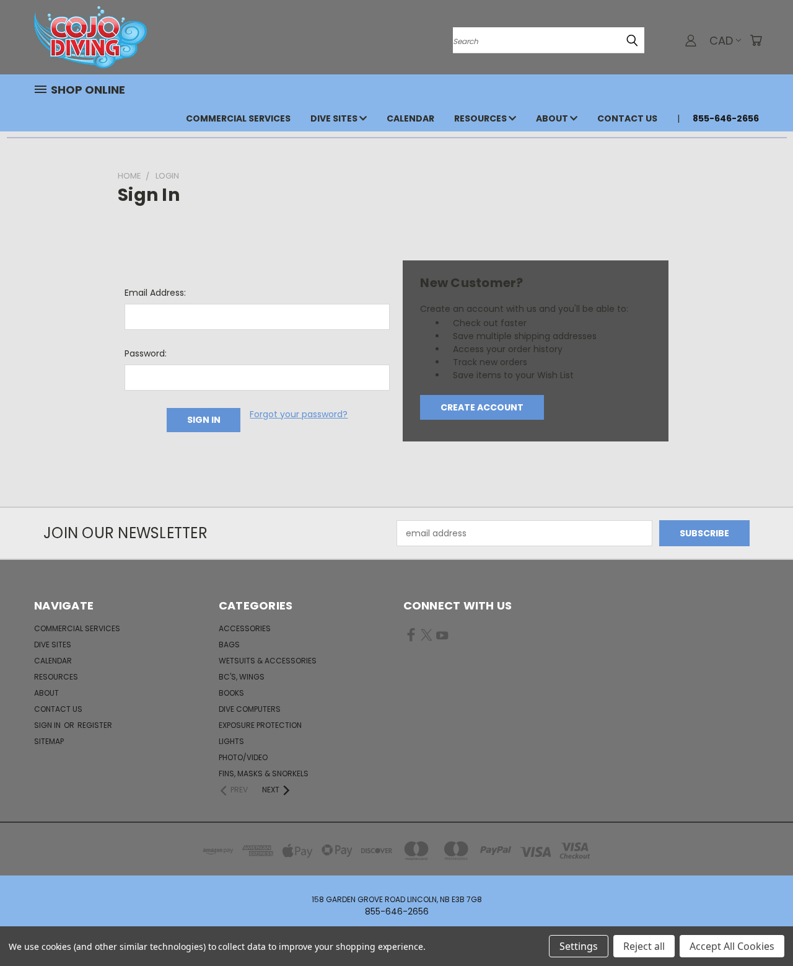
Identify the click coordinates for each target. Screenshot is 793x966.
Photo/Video (243, 757)
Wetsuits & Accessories (268, 660)
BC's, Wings (242, 676)
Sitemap (49, 741)
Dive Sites (334, 118)
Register (94, 725)
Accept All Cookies (732, 946)
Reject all (644, 946)
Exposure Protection (260, 725)
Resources (481, 118)
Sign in (48, 725)
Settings (578, 946)
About (553, 118)
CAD (721, 40)
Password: (146, 353)
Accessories (245, 628)
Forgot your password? (299, 414)
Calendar (410, 118)
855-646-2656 (726, 118)
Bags (229, 644)
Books (231, 693)
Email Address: (155, 292)
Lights (231, 741)
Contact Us (627, 118)
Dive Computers (250, 709)
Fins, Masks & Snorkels (264, 773)
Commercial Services (238, 118)
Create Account (482, 407)
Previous (760, 927)
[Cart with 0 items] (756, 40)
